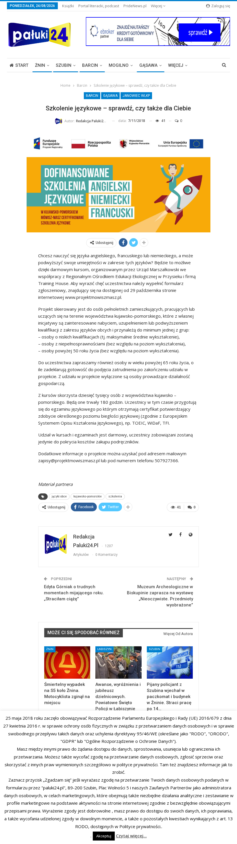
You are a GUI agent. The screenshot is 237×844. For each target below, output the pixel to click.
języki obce (59, 496)
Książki (68, 5)
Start (21, 65)
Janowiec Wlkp (136, 96)
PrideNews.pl (135, 5)
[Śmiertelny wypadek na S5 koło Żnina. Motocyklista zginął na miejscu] (67, 662)
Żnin (40, 65)
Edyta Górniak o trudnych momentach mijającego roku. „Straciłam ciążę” (74, 592)
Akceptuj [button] (103, 836)
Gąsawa (148, 65)
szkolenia (115, 496)
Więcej (157, 5)
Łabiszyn (104, 649)
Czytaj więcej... (131, 836)
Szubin (63, 65)
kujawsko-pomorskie (87, 496)
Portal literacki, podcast (98, 5)
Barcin (90, 65)
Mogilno (119, 65)
